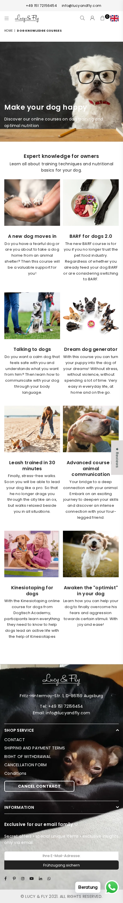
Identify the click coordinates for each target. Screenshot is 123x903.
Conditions (15, 773)
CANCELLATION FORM (25, 765)
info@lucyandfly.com (81, 5)
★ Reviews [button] (117, 457)
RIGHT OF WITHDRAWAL (27, 756)
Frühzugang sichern (61, 865)
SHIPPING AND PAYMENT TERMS (34, 748)
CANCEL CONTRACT (39, 786)
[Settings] (113, 18)
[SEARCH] (83, 18)
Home (8, 31)
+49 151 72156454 (41, 5)
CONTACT (14, 740)
